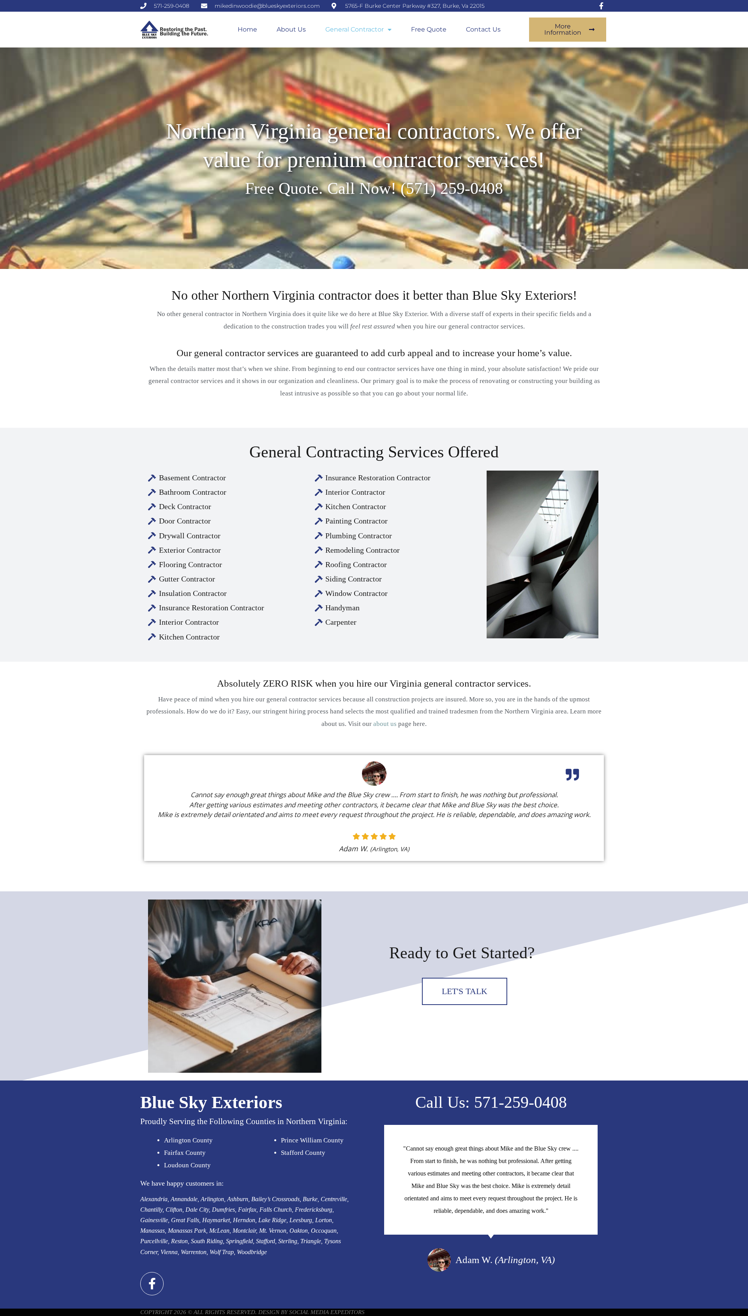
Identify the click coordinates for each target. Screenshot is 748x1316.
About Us (291, 29)
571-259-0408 (520, 1102)
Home (247, 29)
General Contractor (354, 29)
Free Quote (428, 29)
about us (385, 723)
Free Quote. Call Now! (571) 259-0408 (374, 188)
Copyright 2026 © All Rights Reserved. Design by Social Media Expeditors (252, 1312)
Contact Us (483, 29)
